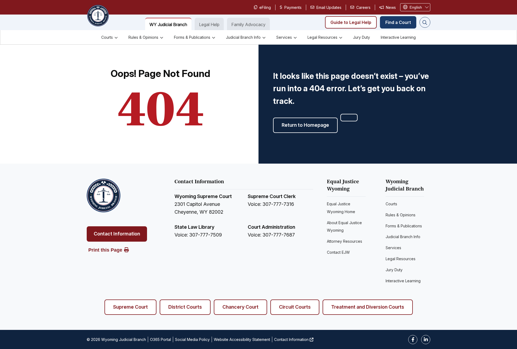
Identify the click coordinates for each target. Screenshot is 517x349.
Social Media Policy (192, 339)
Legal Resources (322, 37)
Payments (293, 7)
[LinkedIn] (425, 339)
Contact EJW (338, 252)
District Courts (185, 307)
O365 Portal (160, 339)
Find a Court (398, 22)
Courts (107, 37)
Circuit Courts (295, 307)
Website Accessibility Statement (242, 339)
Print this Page (105, 250)
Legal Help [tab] (209, 24)
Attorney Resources (344, 241)
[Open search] (425, 22)
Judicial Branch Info (243, 37)
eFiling (265, 7)
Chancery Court (240, 307)
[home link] (103, 195)
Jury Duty (361, 37)
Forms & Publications (192, 37)
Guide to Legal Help (350, 22)
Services (284, 37)
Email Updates (328, 7)
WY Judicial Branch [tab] (168, 24)
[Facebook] (412, 339)
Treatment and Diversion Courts (367, 307)
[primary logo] (98, 16)
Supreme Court (130, 307)
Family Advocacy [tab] (248, 24)
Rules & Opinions (143, 37)
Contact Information (117, 234)
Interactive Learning (398, 37)
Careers (363, 7)
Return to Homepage (305, 125)
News (391, 7)
